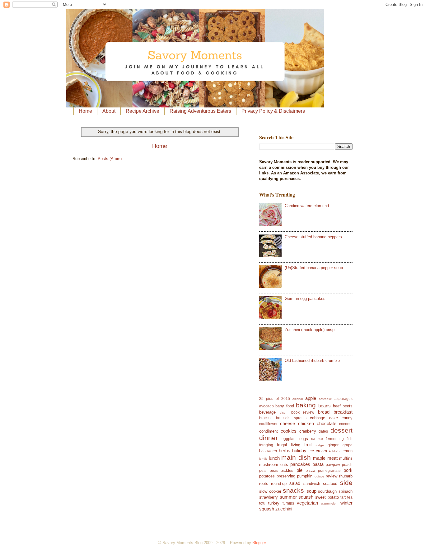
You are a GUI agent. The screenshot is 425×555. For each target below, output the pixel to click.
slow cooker (270, 491)
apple (310, 398)
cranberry (307, 431)
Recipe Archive (142, 111)
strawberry (268, 497)
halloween (268, 450)
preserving (286, 476)
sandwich (311, 483)
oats (284, 464)
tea (350, 497)
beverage (267, 412)
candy (347, 417)
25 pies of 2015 (274, 399)
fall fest (317, 439)
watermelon (329, 503)
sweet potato (327, 497)
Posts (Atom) (110, 158)
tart (343, 497)
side (346, 482)
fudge (319, 445)
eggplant (289, 439)
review (331, 476)
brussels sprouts (291, 418)
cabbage (317, 417)
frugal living (288, 445)
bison (283, 412)
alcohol (297, 399)
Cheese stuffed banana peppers (313, 237)
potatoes (267, 476)
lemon (347, 450)
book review (303, 412)
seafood (330, 483)
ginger (333, 445)
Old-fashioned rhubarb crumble (312, 360)
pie (299, 470)
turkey (273, 503)
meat (332, 458)
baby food (284, 406)
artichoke (325, 399)
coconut (346, 424)
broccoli (266, 418)
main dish (296, 457)
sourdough (327, 491)
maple (319, 458)
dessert (341, 430)
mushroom (268, 464)
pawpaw (333, 465)
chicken (306, 423)
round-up (279, 483)
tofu (262, 503)
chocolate (326, 423)
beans (324, 405)
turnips (288, 503)
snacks (293, 490)
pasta (318, 464)
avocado (266, 406)
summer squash (297, 497)
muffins (346, 458)
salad (294, 483)
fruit (308, 444)
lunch (274, 458)
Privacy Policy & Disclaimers (273, 111)
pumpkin (304, 476)
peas (274, 470)
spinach (346, 491)
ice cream (318, 450)
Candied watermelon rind (307, 205)
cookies (289, 431)
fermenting (335, 439)
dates (323, 431)
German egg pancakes (305, 298)
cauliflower (268, 424)
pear (263, 470)
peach (347, 465)
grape (348, 445)
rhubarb (346, 476)
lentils (263, 458)
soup (311, 491)
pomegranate (329, 470)
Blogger (259, 542)
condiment (268, 431)
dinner (268, 437)
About (108, 111)
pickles (287, 470)
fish (350, 439)
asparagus (343, 399)
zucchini (283, 508)
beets (348, 406)
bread (323, 412)
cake (333, 417)
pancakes (300, 464)
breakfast (343, 412)
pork (348, 470)
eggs (303, 438)
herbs (284, 450)
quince (319, 476)
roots (263, 483)
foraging (266, 445)
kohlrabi (334, 451)
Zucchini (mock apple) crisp (309, 329)
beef (337, 406)
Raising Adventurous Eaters (200, 111)
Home (85, 111)
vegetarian (307, 502)
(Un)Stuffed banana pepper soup (314, 267)
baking (306, 405)
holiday (299, 450)
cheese (287, 423)
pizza (310, 470)
